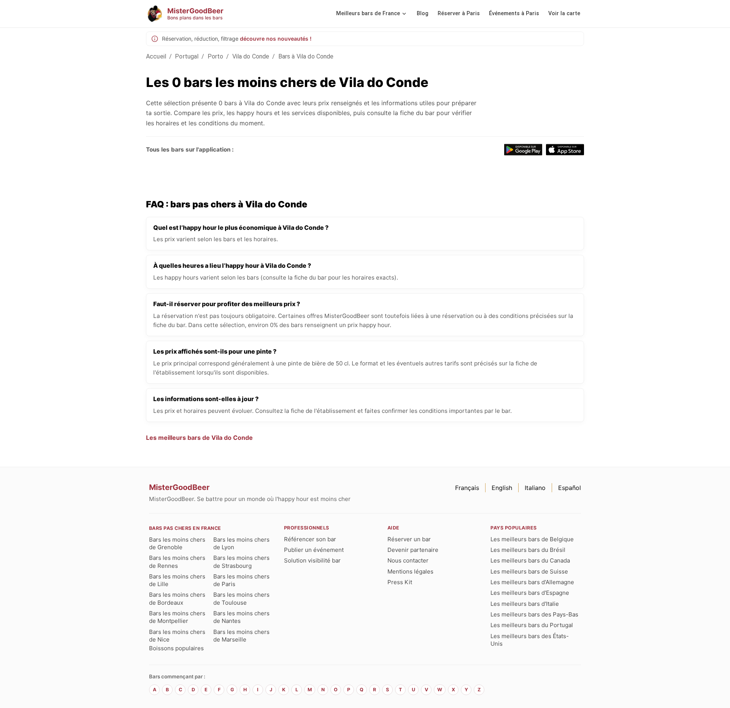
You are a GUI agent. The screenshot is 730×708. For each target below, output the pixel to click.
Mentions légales (410, 571)
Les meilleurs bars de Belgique (532, 539)
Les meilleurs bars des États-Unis (529, 639)
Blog (422, 13)
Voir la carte (564, 13)
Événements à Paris (514, 13)
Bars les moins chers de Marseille (241, 635)
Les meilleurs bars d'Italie (524, 603)
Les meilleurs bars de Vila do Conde (199, 437)
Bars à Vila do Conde (306, 56)
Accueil (156, 56)
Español (569, 487)
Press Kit (399, 582)
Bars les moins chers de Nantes (241, 617)
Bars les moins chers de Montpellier (177, 617)
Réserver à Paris (459, 13)
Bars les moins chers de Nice (177, 635)
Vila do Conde (251, 56)
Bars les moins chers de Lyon (241, 543)
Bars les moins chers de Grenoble (177, 543)
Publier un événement (314, 549)
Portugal (186, 56)
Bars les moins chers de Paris (241, 580)
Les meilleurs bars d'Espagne (529, 592)
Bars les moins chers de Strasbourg (241, 561)
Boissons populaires (176, 648)
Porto (216, 56)
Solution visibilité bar (312, 560)
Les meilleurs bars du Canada (530, 560)
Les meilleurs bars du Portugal (531, 625)
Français (467, 487)
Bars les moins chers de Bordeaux (177, 598)
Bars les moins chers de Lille (177, 580)
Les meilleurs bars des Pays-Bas (534, 614)
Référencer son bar (310, 539)
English (502, 487)
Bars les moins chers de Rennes (177, 561)
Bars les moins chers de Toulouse (241, 598)
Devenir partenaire (412, 549)
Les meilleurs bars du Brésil (527, 549)
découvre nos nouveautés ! (275, 38)
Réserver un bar (409, 539)
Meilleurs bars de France (368, 13)
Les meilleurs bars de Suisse (529, 571)
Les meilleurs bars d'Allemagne (532, 582)
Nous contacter (407, 560)
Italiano (535, 487)
